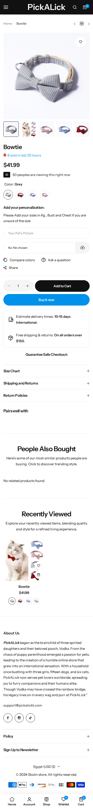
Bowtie (24, 586)
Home (7, 23)
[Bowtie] (24, 560)
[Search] (75, 7)
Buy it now (46, 300)
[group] (46, 76)
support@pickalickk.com (22, 705)
